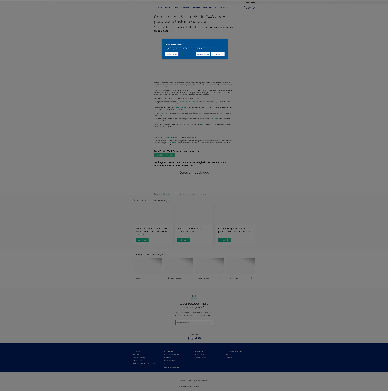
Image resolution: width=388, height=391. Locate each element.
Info (202, 48)
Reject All (218, 54)
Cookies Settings (172, 54)
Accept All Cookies (203, 54)
